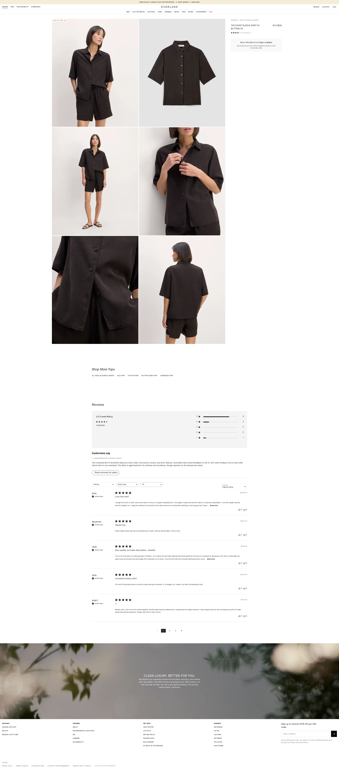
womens (234, 20)
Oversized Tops (166, 375)
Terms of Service (22, 766)
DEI (74, 734)
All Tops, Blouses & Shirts (103, 375)
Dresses (168, 12)
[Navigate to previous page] (157, 631)
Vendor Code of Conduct (82, 766)
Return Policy (149, 734)
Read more (214, 505)
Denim (176, 12)
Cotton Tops (133, 375)
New (128, 12)
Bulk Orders (148, 742)
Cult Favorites (138, 12)
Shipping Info (148, 738)
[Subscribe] (334, 734)
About (75, 727)
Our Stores (218, 746)
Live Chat (147, 731)
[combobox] (103, 485)
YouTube (217, 734)
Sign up (5, 731)
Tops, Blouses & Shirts (249, 20)
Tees (184, 12)
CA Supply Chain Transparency (58, 766)
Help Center (148, 727)
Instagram (218, 727)
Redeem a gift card (10, 734)
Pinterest (218, 738)
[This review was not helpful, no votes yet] (244, 509)
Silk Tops (121, 375)
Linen (160, 12)
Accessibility (78, 742)
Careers (76, 738)
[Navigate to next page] (181, 631)
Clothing (151, 12)
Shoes (190, 12)
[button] (334, 7)
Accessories (201, 12)
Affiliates (218, 742)
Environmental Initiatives (83, 731)
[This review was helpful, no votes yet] (239, 509)
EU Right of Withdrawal (153, 746)
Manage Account (9, 727)
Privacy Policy (295, 742)
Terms (306, 742)
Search (316, 7)
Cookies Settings (38, 766)
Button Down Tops (149, 375)
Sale (211, 12)
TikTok (216, 731)
